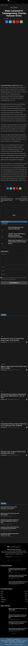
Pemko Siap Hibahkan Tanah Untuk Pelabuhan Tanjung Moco (7, 200)
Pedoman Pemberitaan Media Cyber (8, 640)
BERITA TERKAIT (5, 221)
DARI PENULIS (4, 223)
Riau (2, 595)
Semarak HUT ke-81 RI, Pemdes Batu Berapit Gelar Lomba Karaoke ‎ (12, 339)
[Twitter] (15, 560)
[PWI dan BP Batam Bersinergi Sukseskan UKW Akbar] (4, 229)
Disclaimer (6, 642)
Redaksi (24, 640)
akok (7, 18)
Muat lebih (14, 633)
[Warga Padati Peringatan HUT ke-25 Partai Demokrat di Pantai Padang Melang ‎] (4, 241)
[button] (26, 2)
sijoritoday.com (4, 342)
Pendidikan (15, 7)
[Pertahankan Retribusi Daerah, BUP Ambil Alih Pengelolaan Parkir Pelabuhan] (14, 412)
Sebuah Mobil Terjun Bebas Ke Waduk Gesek (21, 199)
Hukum (2, 421)
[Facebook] (8, 560)
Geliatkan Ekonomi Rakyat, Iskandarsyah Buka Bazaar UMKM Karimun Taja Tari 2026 (13, 395)
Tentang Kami (9, 639)
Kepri (2, 336)
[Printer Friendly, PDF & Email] (4, 184)
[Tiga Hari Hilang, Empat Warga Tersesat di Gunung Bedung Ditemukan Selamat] (4, 583)
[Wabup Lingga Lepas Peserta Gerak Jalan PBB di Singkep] (14, 355)
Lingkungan (3, 364)
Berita (11, 7)
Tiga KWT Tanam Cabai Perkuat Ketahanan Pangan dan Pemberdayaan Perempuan (16, 235)
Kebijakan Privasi (17, 639)
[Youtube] (19, 560)
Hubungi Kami (19, 640)
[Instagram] (12, 560)
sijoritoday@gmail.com (17, 556)
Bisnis (2, 391)
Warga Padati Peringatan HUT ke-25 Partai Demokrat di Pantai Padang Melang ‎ (17, 242)
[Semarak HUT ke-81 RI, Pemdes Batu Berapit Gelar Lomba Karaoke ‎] (14, 327)
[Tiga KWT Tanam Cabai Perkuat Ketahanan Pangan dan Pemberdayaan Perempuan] (4, 235)
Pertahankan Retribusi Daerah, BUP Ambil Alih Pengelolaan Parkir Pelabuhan (14, 424)
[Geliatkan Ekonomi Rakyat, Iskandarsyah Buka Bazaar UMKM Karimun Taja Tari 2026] (14, 383)
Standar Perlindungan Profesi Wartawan (16, 642)
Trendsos (3, 601)
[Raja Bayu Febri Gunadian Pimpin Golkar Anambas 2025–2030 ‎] (14, 440)
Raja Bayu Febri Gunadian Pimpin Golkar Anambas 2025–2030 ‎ (13, 452)
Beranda (2, 5)
